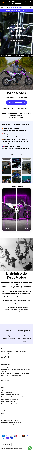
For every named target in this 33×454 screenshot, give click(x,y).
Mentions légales (6, 392)
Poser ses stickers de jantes (10, 420)
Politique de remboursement (10, 399)
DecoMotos (7, 448)
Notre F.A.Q (4, 378)
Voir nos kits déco (15, 103)
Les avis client (5, 380)
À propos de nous (6, 390)
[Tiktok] (8, 357)
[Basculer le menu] (2, 7)
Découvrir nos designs (16, 40)
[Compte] (24, 7)
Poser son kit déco (7, 418)
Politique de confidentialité (9, 404)
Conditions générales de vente (10, 394)
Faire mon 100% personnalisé (14, 155)
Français (5, 444)
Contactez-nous (6, 416)
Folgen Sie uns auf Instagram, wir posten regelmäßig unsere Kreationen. (13, 352)
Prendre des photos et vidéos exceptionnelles (15, 373)
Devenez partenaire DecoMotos (11, 422)
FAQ (2, 413)
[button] (7, 7)
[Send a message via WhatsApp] (30, 448)
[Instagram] (5, 357)
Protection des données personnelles (12, 397)
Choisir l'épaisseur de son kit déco (11, 367)
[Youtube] (2, 357)
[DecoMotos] (16, 7)
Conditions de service (8, 401)
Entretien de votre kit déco (9, 425)
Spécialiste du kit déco (16, 448)
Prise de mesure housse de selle (11, 375)
